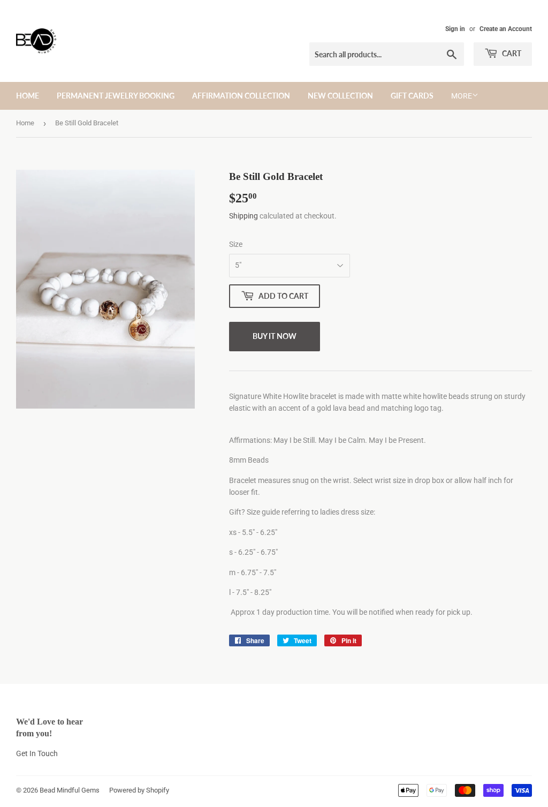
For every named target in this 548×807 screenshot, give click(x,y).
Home (25, 123)
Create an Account (506, 29)
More (461, 96)
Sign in (455, 29)
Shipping (243, 216)
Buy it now (274, 336)
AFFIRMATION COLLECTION (241, 95)
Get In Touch (37, 753)
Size (235, 244)
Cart (510, 53)
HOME (27, 95)
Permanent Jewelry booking (115, 95)
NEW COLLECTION (340, 95)
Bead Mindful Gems (70, 790)
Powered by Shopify (139, 790)
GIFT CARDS (412, 95)
